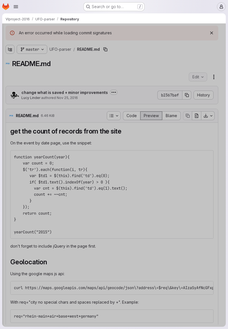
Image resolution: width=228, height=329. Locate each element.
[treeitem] (46, 52)
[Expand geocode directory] (10, 52)
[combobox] (46, 42)
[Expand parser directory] (10, 61)
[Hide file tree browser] (10, 31)
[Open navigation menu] (15, 6)
